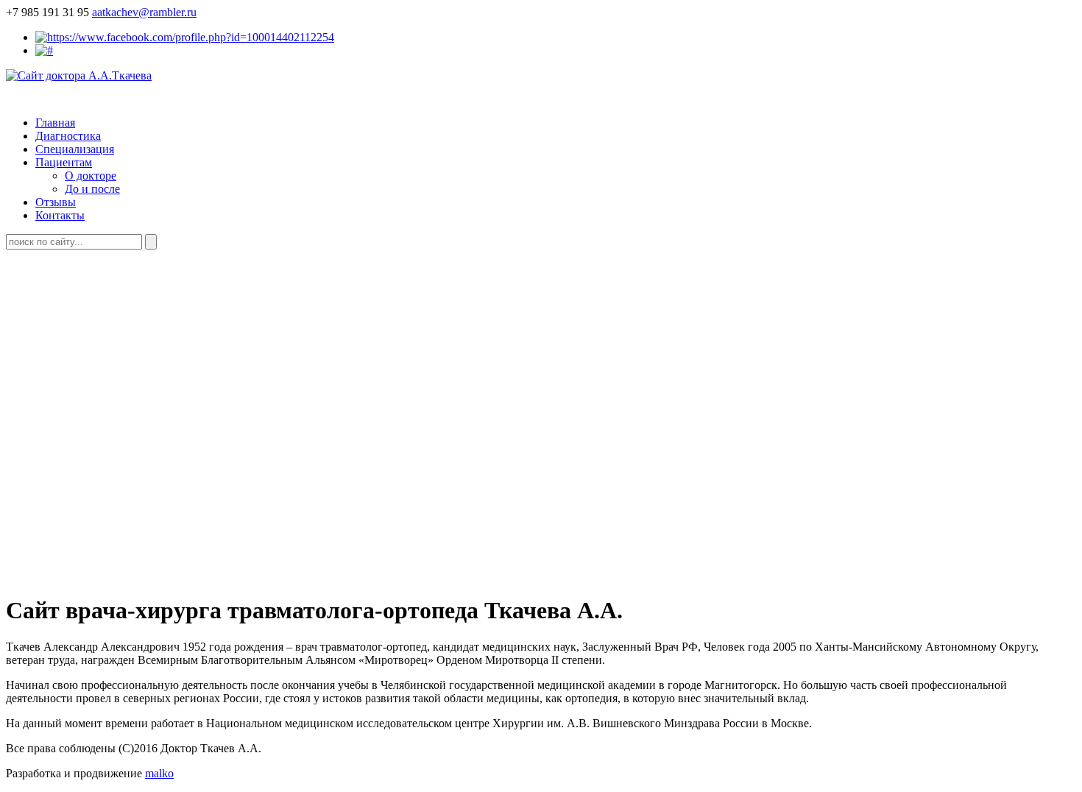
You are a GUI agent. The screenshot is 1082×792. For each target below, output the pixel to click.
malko (159, 773)
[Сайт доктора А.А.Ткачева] (79, 75)
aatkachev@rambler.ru (144, 12)
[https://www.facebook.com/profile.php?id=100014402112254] (184, 37)
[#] (44, 50)
